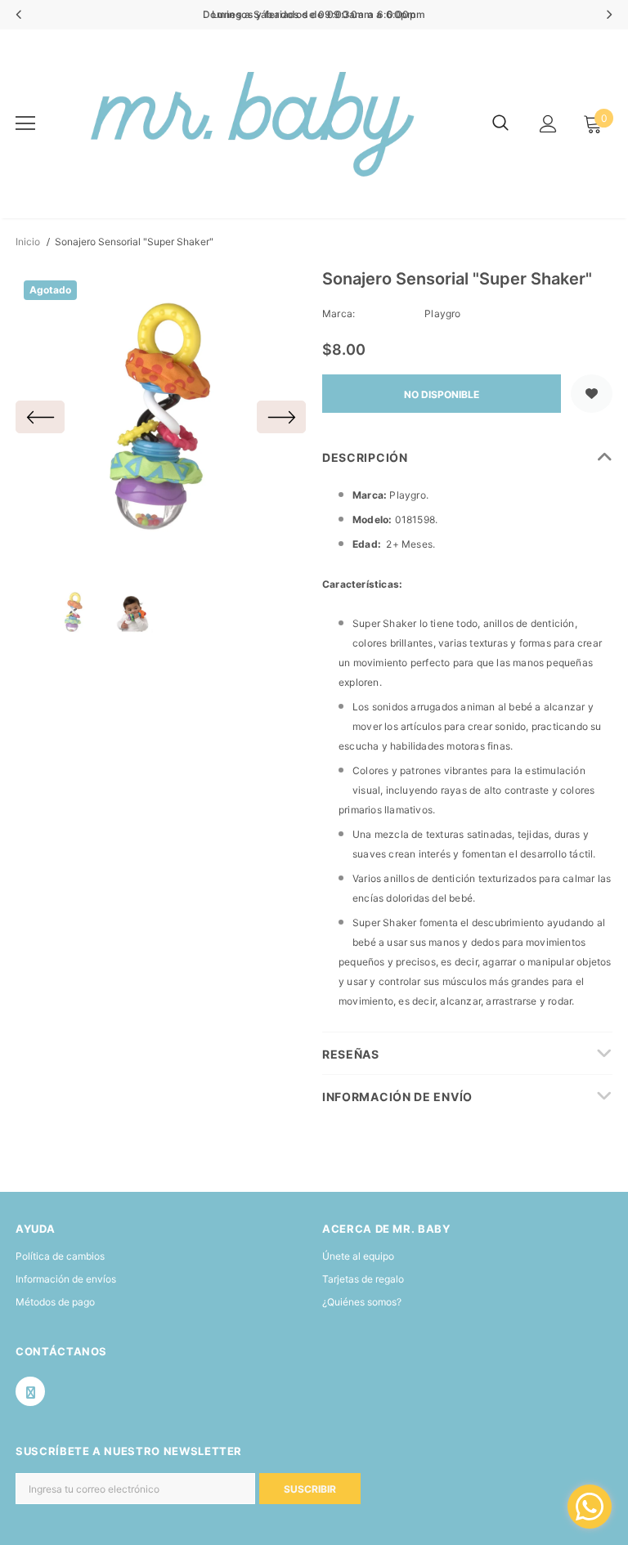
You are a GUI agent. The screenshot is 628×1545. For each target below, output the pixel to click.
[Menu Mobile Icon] (25, 123)
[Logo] (248, 123)
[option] (161, 417)
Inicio (28, 241)
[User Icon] (548, 123)
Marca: (338, 313)
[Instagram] (30, 1391)
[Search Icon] (500, 123)
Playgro (442, 313)
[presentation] (19, 15)
